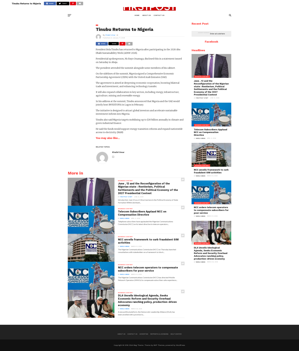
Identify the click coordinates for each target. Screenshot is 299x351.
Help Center (176, 334)
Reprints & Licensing (159, 334)
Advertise (143, 334)
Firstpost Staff (126, 197)
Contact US (159, 15)
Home (137, 15)
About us (146, 15)
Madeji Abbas (124, 218)
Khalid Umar (110, 35)
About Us (121, 334)
